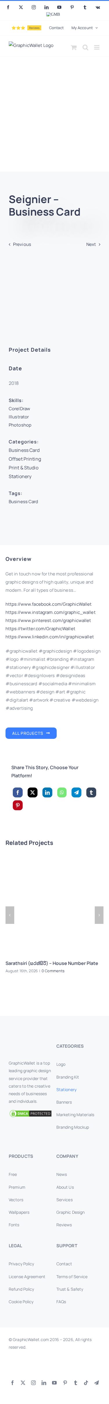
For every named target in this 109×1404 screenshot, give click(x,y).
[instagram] (33, 1382)
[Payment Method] (54, 1366)
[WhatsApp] (62, 792)
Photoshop (20, 425)
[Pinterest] (17, 805)
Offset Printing (25, 459)
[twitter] (23, 1382)
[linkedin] (44, 1382)
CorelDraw (19, 409)
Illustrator (19, 417)
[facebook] (12, 1382)
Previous (22, 244)
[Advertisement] (54, 114)
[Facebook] (17, 792)
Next (91, 244)
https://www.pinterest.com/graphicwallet (48, 621)
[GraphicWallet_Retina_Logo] (30, 1044)
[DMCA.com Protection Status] (31, 1113)
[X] (32, 792)
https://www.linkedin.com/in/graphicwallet (50, 637)
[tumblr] (75, 1382)
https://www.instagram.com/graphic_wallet (51, 612)
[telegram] (96, 1382)
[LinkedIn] (47, 792)
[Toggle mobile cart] (74, 47)
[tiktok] (86, 1382)
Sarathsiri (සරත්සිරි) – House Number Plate (52, 963)
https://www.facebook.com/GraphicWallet (49, 604)
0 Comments (53, 970)
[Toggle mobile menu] (97, 47)
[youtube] (54, 1382)
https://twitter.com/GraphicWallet (40, 629)
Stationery (20, 476)
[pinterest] (65, 1382)
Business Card (24, 450)
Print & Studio (23, 467)
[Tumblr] (91, 792)
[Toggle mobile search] (85, 47)
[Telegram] (76, 792)
